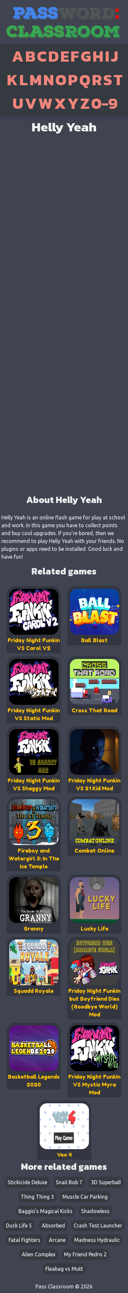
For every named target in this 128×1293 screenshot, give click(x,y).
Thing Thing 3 (37, 1197)
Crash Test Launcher (98, 1225)
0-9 (104, 103)
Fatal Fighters (24, 1240)
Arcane (57, 1240)
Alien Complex (38, 1254)
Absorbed (53, 1225)
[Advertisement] (64, 423)
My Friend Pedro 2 (85, 1254)
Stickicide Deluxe (27, 1182)
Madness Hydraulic (97, 1240)
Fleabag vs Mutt (64, 1269)
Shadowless (95, 1211)
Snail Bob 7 (69, 1182)
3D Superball (106, 1182)
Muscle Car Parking (85, 1197)
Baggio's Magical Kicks (45, 1211)
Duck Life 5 (19, 1225)
